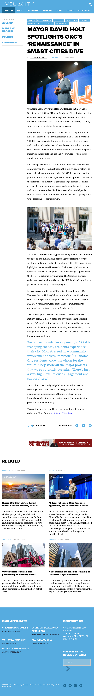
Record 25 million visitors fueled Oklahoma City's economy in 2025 (20, 504)
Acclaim (31, 20)
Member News (84, 10)
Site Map (51, 685)
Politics (7, 37)
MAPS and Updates (8, 30)
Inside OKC (8, 10)
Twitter (83, 425)
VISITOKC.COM (8, 643)
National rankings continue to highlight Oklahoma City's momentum (69, 573)
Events (59, 10)
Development (33, 10)
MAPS (40, 23)
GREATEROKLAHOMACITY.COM (44, 635)
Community (58, 20)
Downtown (84, 20)
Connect (33, 685)
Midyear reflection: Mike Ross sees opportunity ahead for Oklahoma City (68, 504)
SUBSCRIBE (39, 425)
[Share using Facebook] (76, 425)
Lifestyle (70, 10)
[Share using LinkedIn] (90, 425)
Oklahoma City (62, 23)
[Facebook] (64, 685)
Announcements (44, 20)
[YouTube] (80, 685)
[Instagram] (75, 685)
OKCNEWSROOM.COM (41, 643)
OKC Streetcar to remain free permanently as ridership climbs (19, 573)
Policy (20, 10)
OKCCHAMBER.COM (10, 631)
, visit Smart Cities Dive (61, 413)
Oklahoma (49, 23)
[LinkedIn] (70, 685)
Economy (47, 10)
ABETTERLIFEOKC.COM (11, 652)
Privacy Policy (42, 685)
